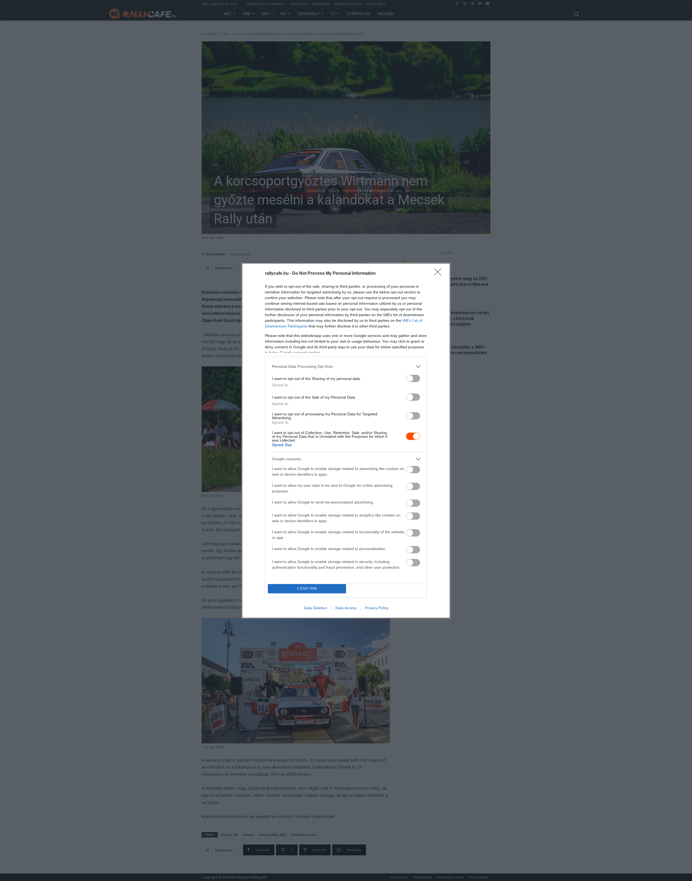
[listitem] (346, 366)
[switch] (413, 378)
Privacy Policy (376, 608)
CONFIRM (307, 589)
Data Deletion (315, 608)
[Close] (439, 274)
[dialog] (346, 440)
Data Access (346, 608)
